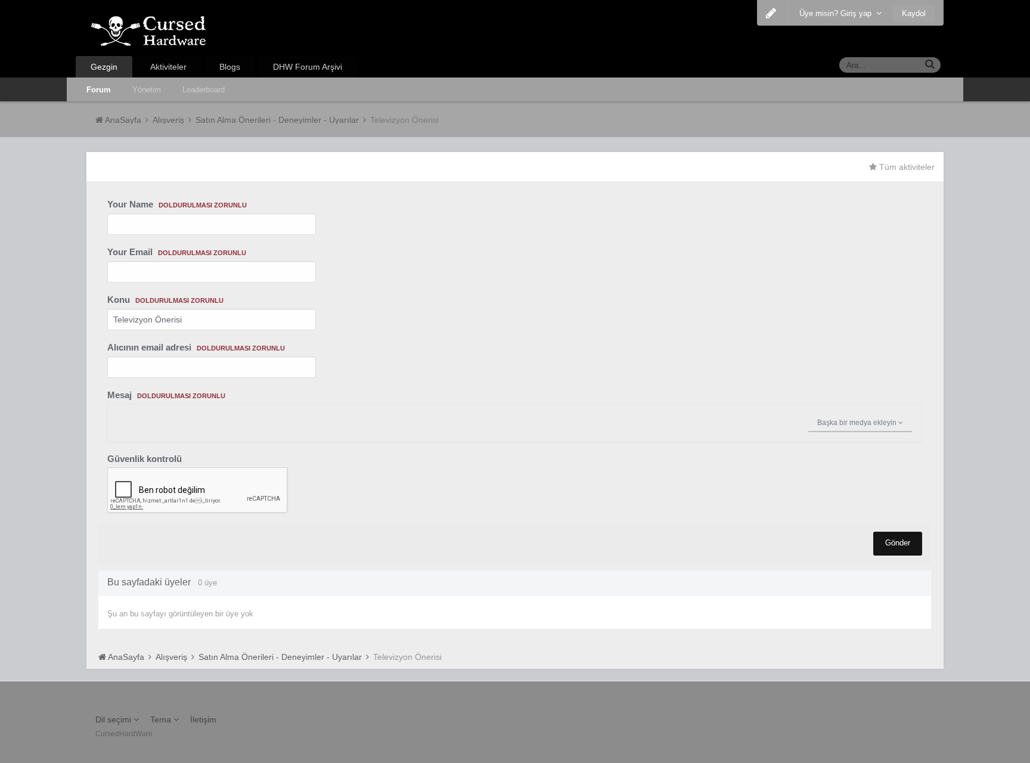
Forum (98, 89)
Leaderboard (203, 89)
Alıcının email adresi (196, 347)
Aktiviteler (168, 67)
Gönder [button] (897, 542)
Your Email (176, 252)
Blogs (229, 67)
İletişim (203, 719)
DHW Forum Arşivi (307, 67)
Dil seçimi (114, 719)
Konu (165, 299)
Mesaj (166, 395)
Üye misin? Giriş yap (837, 13)
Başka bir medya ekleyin (857, 422)
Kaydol (914, 13)
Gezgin (104, 67)
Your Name (177, 204)
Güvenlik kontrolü (144, 459)
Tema (161, 719)
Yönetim (146, 89)
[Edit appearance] (771, 13)
